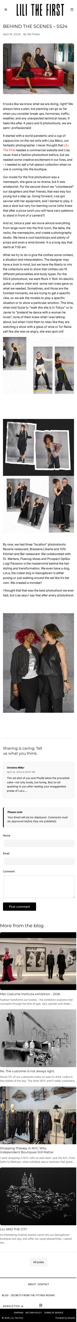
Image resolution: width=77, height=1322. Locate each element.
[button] (6, 9)
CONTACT (43, 1284)
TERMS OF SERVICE (53, 1313)
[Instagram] (40, 1305)
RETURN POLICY (34, 1313)
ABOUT (32, 1284)
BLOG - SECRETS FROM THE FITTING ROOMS (28, 1295)
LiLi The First (17, 1318)
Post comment (19, 906)
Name (6, 835)
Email (6, 853)
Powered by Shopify (65, 1318)
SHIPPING (18, 1313)
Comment (9, 871)
